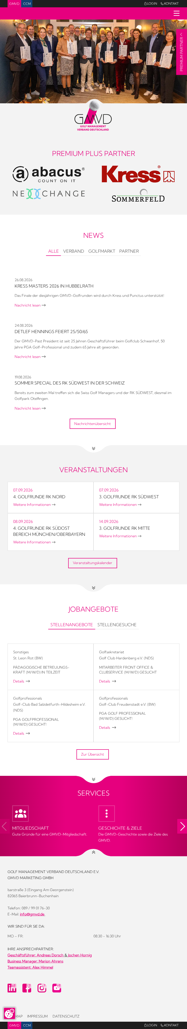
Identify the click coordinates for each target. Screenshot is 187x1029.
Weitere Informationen (34, 504)
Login (150, 3)
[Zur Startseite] (94, 116)
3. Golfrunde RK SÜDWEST (129, 496)
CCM (27, 4)
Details (21, 681)
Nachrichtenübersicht (92, 424)
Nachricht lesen (30, 305)
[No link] (93, 61)
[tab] (53, 252)
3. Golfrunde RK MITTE (124, 528)
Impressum (37, 1016)
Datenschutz (66, 1016)
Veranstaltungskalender (92, 563)
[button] (182, 826)
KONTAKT (170, 3)
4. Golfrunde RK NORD (39, 496)
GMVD (14, 4)
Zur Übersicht (92, 754)
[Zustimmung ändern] (9, 1013)
